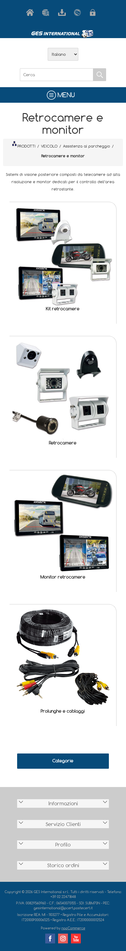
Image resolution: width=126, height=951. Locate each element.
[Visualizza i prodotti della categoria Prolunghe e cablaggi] (63, 657)
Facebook (50, 938)
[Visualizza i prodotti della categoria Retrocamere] (63, 389)
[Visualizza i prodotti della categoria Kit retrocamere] (63, 255)
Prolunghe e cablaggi (63, 711)
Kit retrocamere (63, 309)
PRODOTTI (26, 146)
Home (31, 12)
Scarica (63, 12)
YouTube (76, 938)
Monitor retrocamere (62, 577)
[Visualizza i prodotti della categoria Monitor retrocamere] (63, 523)
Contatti (79, 12)
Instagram (63, 938)
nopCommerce (73, 928)
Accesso (95, 12)
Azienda (47, 12)
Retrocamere (62, 443)
